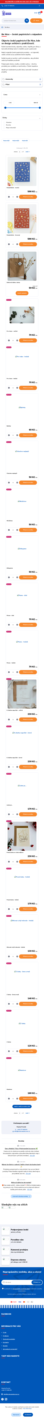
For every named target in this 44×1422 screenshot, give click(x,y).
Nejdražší (25, 140)
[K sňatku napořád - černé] (22, 741)
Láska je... (10, 805)
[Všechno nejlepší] (22, 457)
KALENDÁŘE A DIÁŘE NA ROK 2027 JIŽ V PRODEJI (22, 2)
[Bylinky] (22, 409)
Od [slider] (5, 108)
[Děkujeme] (22, 551)
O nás (4, 1332)
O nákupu (6, 1336)
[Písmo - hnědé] (22, 646)
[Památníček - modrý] (22, 171)
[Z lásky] (22, 1025)
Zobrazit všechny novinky (20, 1196)
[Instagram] (6, 1399)
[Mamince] (22, 1073)
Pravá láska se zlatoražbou (15, 852)
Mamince (9, 1089)
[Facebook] (3, 1399)
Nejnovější (6, 140)
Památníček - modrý (13, 188)
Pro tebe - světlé (12, 331)
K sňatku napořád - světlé (15, 710)
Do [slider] (40, 108)
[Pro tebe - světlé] (22, 315)
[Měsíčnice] (22, 504)
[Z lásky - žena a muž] (22, 978)
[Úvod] (9, 13)
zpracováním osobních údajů (21, 1289)
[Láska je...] (22, 788)
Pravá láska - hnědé (13, 900)
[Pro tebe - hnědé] (22, 362)
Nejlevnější (15, 140)
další (27, 152)
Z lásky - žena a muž (13, 994)
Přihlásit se (36, 1282)
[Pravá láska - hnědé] (22, 883)
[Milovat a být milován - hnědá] (22, 931)
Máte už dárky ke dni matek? (21, 1183)
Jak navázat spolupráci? (10, 1349)
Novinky (5, 1346)
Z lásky (9, 1042)
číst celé (32, 1156)
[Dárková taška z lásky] (22, 266)
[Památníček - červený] (22, 218)
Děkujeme (10, 568)
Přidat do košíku (28, 197)
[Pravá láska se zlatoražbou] (22, 836)
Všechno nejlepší (12, 473)
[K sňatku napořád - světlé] (22, 694)
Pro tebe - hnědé (12, 378)
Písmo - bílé (10, 615)
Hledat (27, 20)
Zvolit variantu (22, 293)
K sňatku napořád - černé (14, 757)
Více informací (27, 1408)
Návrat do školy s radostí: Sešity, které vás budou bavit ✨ (21, 1165)
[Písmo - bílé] (22, 599)
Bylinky (9, 426)
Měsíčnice (10, 521)
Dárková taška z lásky (13, 282)
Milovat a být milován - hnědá (16, 947)
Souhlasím (28, 1414)
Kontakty (6, 1342)
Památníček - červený (13, 235)
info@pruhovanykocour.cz (22, 1131)
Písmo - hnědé (11, 663)
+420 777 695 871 (9, 5)
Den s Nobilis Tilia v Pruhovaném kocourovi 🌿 (21, 1149)
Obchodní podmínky (9, 1339)
